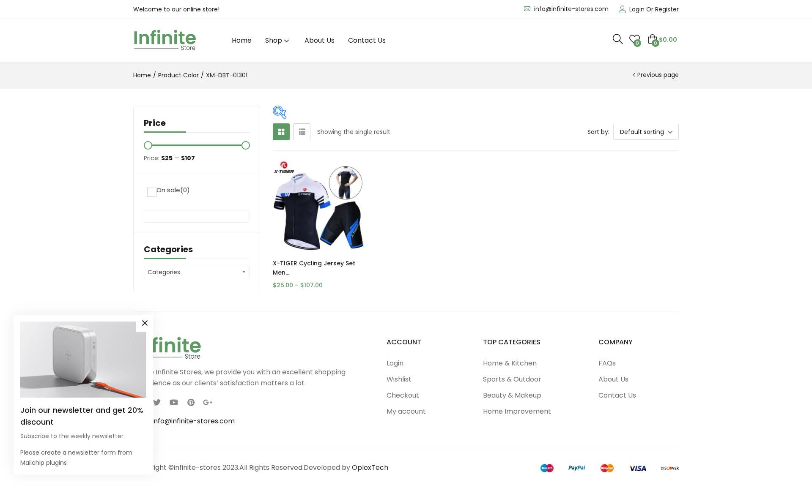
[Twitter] (157, 402)
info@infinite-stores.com (571, 9)
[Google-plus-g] (207, 402)
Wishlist (399, 379)
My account (406, 411)
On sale (173, 190)
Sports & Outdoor (512, 379)
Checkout (403, 395)
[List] (302, 131)
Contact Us (367, 40)
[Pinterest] (191, 402)
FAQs (607, 363)
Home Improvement (517, 411)
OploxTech (370, 467)
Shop (274, 40)
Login (395, 363)
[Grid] (281, 131)
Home (242, 40)
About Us (319, 40)
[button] (662, 39)
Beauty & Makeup (512, 395)
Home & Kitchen (510, 363)
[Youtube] (174, 402)
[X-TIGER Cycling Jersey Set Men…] (319, 207)
